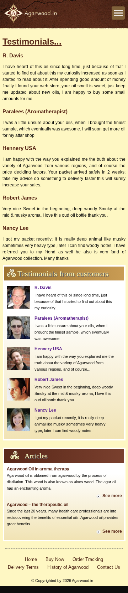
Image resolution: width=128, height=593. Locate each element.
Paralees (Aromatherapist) (61, 318)
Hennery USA (48, 348)
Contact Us (108, 567)
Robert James (48, 379)
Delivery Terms (23, 567)
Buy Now (55, 559)
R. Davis (43, 287)
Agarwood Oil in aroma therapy (38, 468)
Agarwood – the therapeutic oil (37, 504)
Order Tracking (88, 559)
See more (112, 495)
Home (31, 559)
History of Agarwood (68, 567)
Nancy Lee (45, 410)
